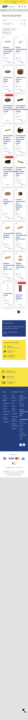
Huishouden (5, 403)
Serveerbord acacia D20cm (7, 79)
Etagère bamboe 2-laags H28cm (20, 265)
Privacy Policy (20, 471)
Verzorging (5, 422)
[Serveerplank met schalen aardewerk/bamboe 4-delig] (20, 98)
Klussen (5, 406)
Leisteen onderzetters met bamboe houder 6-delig (20, 204)
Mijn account (14, 397)
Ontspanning (5, 411)
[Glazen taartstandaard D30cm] (20, 40)
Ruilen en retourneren (14, 420)
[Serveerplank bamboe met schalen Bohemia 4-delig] (20, 160)
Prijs (14, 29)
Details (10, 62)
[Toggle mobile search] (22, 6)
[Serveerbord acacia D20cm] (7, 70)
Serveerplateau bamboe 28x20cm (8, 235)
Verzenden (14, 413)
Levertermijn (14, 416)
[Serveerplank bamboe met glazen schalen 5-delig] (7, 128)
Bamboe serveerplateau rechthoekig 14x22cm (8, 50)
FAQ (13, 403)
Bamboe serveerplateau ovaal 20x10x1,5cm (8, 266)
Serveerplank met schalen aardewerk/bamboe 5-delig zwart (10, 171)
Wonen (5, 396)
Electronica (5, 414)
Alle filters (6, 33)
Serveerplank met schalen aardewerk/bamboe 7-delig (10, 108)
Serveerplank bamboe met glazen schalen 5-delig (8, 139)
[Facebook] (20, 445)
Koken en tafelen (5, 399)
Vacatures (14, 428)
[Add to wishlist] (3, 37)
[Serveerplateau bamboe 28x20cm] (7, 226)
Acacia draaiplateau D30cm (8, 201)
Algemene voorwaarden (14, 424)
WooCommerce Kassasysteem (14, 475)
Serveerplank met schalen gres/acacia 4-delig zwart (20, 139)
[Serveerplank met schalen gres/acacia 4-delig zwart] (20, 128)
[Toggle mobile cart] (19, 6)
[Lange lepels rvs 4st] (7, 286)
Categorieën (6, 29)
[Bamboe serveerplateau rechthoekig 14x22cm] (7, 40)
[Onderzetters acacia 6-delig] (20, 70)
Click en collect (14, 410)
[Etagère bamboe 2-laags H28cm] (20, 256)
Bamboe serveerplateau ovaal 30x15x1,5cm (21, 236)
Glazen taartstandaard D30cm (21, 49)
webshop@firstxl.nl (12, 332)
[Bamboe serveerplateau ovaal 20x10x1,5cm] (7, 256)
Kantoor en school (5, 418)
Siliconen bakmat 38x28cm (19, 297)
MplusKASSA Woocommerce (17, 473)
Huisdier (5, 409)
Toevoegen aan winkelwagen (6, 59)
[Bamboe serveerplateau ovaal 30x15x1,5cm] (20, 226)
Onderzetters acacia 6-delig (20, 79)
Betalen (13, 406)
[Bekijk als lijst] (24, 23)
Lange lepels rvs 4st (7, 294)
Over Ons (14, 400)
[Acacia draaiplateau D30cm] (7, 192)
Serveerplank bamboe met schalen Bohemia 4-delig (20, 171)
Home (3, 10)
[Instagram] (24, 445)
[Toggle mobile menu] (25, 6)
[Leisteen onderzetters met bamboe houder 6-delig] (20, 192)
